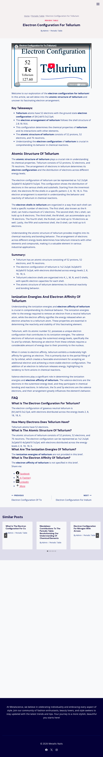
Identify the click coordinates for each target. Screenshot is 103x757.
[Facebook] (46, 750)
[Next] (97, 535)
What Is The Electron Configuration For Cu (16, 527)
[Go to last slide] (5, 535)
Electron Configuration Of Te (27, 497)
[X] (51, 750)
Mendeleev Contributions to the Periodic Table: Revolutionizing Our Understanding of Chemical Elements (50, 532)
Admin (46, 30)
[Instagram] (56, 750)
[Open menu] (98, 4)
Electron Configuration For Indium (73, 497)
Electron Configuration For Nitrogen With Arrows (85, 528)
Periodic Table (51, 20)
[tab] (47, 551)
